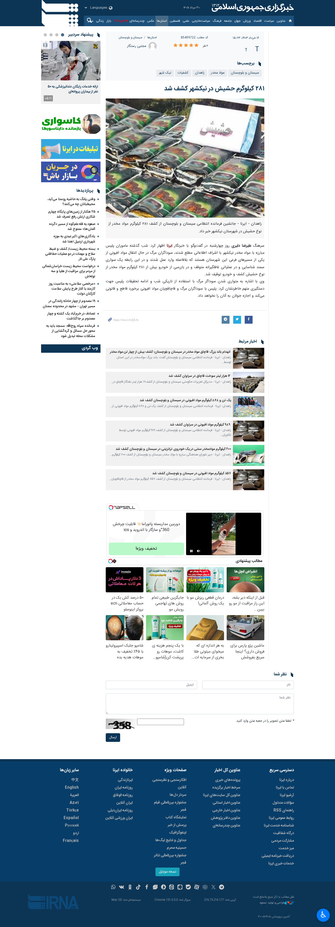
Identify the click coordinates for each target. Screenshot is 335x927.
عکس (150, 21)
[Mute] (199, 551)
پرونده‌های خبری (227, 780)
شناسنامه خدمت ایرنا (279, 826)
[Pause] (191, 551)
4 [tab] (45, 34)
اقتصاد (257, 21)
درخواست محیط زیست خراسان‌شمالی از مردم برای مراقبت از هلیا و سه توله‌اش (68, 271)
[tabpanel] (70, 72)
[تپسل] (111, 507)
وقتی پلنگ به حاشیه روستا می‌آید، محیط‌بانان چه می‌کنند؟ (71, 201)
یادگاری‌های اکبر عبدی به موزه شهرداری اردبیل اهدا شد (74, 239)
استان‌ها (162, 21)
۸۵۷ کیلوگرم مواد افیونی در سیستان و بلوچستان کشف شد (191, 473)
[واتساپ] (113, 888)
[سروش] (163, 888)
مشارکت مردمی (282, 841)
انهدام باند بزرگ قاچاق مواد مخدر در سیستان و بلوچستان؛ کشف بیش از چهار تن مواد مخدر (170, 352)
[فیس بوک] (146, 888)
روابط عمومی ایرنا (281, 818)
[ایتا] (171, 888)
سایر (90, 21)
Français (71, 841)
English (72, 788)
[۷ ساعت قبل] (70, 60)
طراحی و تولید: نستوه (272, 903)
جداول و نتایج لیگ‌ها (170, 840)
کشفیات (183, 73)
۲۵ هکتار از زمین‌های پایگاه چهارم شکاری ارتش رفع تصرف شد (71, 214)
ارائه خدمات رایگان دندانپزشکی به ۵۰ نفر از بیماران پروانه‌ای (73, 89)
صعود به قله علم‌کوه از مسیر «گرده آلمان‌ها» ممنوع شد (72, 226)
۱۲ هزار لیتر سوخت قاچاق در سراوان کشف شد (200, 376)
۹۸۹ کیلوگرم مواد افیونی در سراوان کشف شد (200, 425)
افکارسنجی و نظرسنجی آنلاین (169, 784)
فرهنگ (217, 21)
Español (71, 818)
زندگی (100, 21)
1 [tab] (62, 34)
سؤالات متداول (283, 803)
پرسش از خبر (177, 825)
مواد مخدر (217, 73)
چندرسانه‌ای (137, 21)
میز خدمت (286, 848)
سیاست (269, 21)
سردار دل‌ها (178, 795)
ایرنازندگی (125, 780)
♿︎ (323, 914)
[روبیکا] (205, 888)
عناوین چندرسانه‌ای (226, 826)
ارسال (113, 737)
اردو (76, 833)
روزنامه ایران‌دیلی (120, 810)
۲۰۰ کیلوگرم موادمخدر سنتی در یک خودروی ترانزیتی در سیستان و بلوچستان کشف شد (173, 449)
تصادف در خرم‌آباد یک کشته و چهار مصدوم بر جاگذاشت (71, 316)
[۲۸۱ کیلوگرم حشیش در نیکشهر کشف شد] (185, 158)
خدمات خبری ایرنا (281, 863)
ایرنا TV (119, 21)
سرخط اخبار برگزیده (226, 788)
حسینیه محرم (176, 848)
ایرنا (252, 8)
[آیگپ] (179, 888)
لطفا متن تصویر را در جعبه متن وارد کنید (265, 721)
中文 (75, 780)
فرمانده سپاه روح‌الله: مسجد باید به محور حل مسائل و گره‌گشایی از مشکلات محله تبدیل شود (70, 331)
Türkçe (72, 810)
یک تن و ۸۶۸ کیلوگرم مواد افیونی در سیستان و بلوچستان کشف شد (185, 400)
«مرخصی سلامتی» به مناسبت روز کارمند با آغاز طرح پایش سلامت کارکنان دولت (72, 289)
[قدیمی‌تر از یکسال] (248, 358)
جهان (237, 21)
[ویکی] (121, 888)
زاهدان (199, 73)
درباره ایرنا (286, 780)
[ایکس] (213, 888)
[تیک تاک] (138, 888)
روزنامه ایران (124, 788)
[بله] (188, 888)
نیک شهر (165, 73)
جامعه (228, 21)
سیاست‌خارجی (201, 21)
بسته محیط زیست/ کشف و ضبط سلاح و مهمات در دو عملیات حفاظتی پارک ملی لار (70, 254)
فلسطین (175, 21)
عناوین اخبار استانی (226, 803)
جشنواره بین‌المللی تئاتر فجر (170, 859)
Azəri (74, 803)
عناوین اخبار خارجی (226, 810)
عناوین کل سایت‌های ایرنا (221, 795)
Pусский (72, 826)
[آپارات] (196, 888)
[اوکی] (129, 888)
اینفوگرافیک (177, 833)
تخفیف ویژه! (146, 548)
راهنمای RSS (283, 810)
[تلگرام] (221, 888)
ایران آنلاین (124, 803)
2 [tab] (56, 34)
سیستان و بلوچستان (130, 37)
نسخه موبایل (167, 872)
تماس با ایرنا (285, 788)
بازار (109, 21)
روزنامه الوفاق (123, 795)
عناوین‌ (281, 21)
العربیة (74, 795)
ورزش (247, 21)
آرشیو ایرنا (287, 795)
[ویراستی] (155, 888)
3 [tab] (51, 34)
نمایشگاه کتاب (176, 817)
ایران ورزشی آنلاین (119, 818)
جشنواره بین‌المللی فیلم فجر (170, 806)
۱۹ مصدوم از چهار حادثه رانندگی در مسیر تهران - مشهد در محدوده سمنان (69, 303)
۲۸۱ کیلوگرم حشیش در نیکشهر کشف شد (214, 89)
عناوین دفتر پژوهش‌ (225, 818)
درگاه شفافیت (283, 833)
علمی (186, 21)
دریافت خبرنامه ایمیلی (277, 856)
